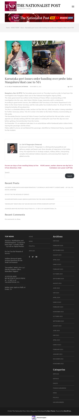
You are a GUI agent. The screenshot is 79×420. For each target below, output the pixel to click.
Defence (56, 378)
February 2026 (58, 245)
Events (55, 383)
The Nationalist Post (39, 5)
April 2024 (56, 297)
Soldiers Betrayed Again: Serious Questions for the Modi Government (30, 199)
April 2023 (56, 340)
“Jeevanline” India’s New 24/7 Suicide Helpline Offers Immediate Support (30, 204)
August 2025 (57, 255)
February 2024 (58, 307)
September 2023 (58, 321)
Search (7, 172)
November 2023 (58, 311)
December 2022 (58, 359)
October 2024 (58, 274)
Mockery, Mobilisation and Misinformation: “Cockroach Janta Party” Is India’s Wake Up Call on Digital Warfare (15, 243)
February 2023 (58, 349)
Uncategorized (58, 402)
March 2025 (57, 264)
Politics (32, 246)
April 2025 (56, 260)
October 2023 (58, 316)
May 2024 (56, 293)
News (71, 86)
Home (31, 236)
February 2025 (58, 269)
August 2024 (57, 283)
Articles (32, 251)
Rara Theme (51, 411)
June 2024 (56, 288)
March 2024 (57, 302)
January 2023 (57, 354)
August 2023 (57, 326)
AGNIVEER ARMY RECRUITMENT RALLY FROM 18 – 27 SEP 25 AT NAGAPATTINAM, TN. (30, 208)
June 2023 (56, 330)
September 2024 (58, 278)
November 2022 (58, 363)
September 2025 (58, 250)
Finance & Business (59, 388)
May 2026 (56, 241)
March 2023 (57, 345)
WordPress (67, 411)
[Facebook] (29, 257)
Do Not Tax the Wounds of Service (17, 194)
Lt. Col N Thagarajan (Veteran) (17, 86)
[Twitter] (33, 257)
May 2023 (56, 335)
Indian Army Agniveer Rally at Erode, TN (15, 288)
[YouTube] (36, 257)
